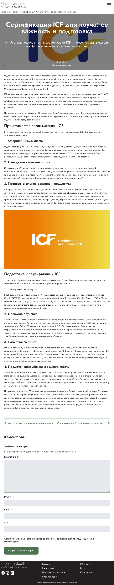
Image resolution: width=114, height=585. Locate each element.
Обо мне (85, 564)
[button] (109, 4)
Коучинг (46, 564)
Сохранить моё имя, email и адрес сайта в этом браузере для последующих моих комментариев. (49, 539)
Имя (7, 497)
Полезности (86, 572)
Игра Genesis (49, 576)
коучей (73, 94)
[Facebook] (3, 573)
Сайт (6, 522)
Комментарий (12, 457)
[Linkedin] (12, 573)
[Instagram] (8, 573)
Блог (15, 11)
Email (8, 509)
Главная (5, 11)
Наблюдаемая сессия (54, 572)
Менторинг (48, 568)
